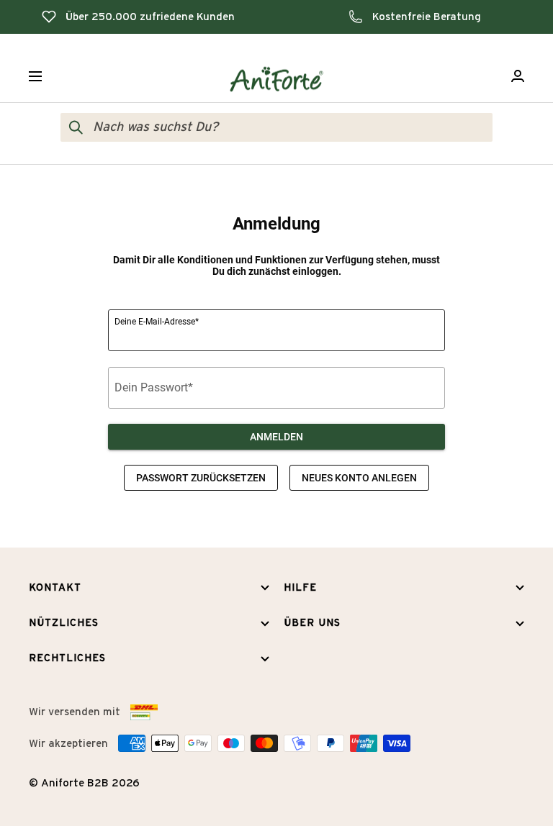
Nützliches (64, 623)
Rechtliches (67, 658)
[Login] (517, 76)
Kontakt (55, 588)
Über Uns (312, 623)
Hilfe (300, 588)
